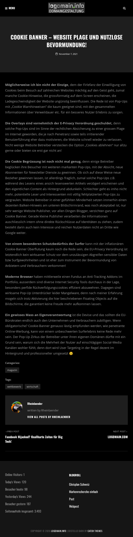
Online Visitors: (14, 474)
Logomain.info (58, 531)
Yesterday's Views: (16, 496)
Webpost (74, 506)
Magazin (12, 370)
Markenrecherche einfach (83, 491)
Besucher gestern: (16, 504)
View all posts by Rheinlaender (48, 417)
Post (71, 499)
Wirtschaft (32, 386)
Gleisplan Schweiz (79, 484)
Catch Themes (95, 531)
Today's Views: (13, 482)
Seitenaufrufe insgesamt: (19, 511)
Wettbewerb (14, 386)
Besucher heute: (14, 489)
